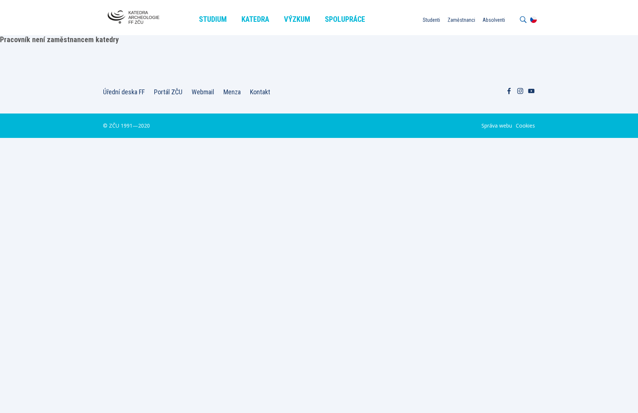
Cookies (525, 125)
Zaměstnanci (461, 20)
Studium (213, 19)
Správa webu (496, 125)
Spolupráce (345, 19)
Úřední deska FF (124, 92)
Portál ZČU (168, 92)
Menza (232, 92)
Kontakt (260, 92)
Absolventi (494, 20)
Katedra (255, 19)
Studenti (431, 20)
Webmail (203, 92)
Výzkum (297, 19)
